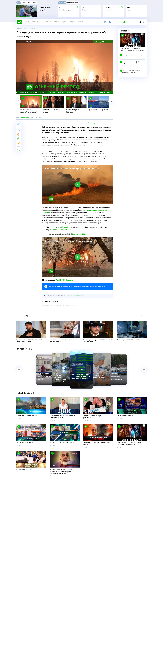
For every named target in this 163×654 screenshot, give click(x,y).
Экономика (129, 22)
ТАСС (58, 280)
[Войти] (140, 22)
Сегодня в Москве (116, 22)
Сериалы (81, 22)
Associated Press (24, 117)
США (102, 123)
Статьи (56, 22)
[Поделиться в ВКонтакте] (18, 129)
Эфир (27, 22)
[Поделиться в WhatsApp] (18, 138)
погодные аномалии (75, 123)
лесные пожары (53, 123)
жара (44, 123)
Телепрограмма (37, 22)
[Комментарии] (18, 149)
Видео (64, 22)
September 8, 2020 (79, 234)
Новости (48, 22)
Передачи (72, 22)
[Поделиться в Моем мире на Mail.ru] (18, 143)
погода (63, 123)
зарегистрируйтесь (78, 296)
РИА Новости (67, 280)
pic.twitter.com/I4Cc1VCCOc (61, 230)
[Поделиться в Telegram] (18, 124)
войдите (66, 296)
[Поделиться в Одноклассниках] (18, 134)
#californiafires (64, 227)
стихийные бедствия (91, 123)
